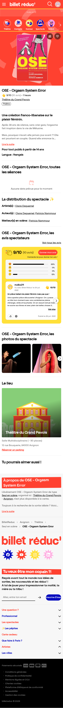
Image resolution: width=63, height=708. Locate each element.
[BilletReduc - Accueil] (22, 4)
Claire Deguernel (24, 206)
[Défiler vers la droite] (60, 25)
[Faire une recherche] (49, 4)
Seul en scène (9, 495)
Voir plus (52, 309)
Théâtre (38, 522)
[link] (7, 25)
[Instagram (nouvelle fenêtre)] (35, 555)
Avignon (8, 498)
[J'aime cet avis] (10, 316)
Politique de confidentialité (18, 675)
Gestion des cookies (15, 695)
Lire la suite (8, 144)
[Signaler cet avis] (16, 316)
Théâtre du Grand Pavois (16, 99)
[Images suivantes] (59, 358)
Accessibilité (11, 691)
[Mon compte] (57, 4)
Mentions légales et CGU (17, 679)
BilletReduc (8, 522)
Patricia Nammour (45, 213)
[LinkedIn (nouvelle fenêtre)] (48, 555)
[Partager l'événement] (50, 36)
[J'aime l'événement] (57, 36)
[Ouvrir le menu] (5, 4)
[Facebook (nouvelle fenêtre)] (8, 555)
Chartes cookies (13, 683)
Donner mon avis (47, 252)
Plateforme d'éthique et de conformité (24, 687)
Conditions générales (15, 672)
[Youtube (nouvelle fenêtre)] (21, 555)
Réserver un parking (13, 450)
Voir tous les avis (51, 242)
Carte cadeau (9, 634)
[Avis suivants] (56, 300)
